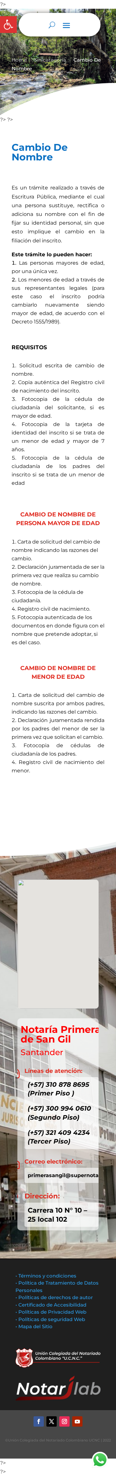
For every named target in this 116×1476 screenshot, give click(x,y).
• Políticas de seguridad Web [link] (50, 1319)
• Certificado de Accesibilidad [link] (50, 1305)
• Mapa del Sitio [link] (34, 1326)
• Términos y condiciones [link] (45, 1276)
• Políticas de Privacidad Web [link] (50, 1312)
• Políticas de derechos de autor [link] (54, 1297)
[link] (8, 24)
